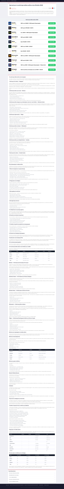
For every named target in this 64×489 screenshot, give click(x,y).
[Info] (54, 8)
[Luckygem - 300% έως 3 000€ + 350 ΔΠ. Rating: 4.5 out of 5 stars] (9, 46)
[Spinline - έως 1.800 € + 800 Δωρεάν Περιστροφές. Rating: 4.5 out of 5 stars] (9, 32)
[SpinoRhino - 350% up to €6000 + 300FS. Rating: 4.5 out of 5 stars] (9, 37)
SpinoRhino (15, 36)
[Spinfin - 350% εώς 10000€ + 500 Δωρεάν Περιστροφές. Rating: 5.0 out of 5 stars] (9, 23)
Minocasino (15, 55)
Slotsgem (14, 69)
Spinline (14, 32)
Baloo (13, 41)
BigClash (14, 64)
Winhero (14, 27)
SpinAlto (14, 50)
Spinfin (14, 23)
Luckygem (14, 46)
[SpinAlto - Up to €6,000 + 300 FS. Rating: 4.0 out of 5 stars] (9, 51)
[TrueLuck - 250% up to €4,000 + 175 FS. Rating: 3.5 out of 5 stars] (9, 60)
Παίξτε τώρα (51, 23)
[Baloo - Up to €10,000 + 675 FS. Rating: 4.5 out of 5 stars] (9, 41)
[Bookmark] (52, 8)
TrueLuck (14, 60)
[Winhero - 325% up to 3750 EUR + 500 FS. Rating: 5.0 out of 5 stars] (9, 27)
